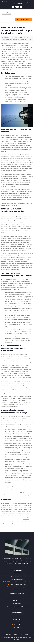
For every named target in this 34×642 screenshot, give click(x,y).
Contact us (26, 519)
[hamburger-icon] (3, 19)
